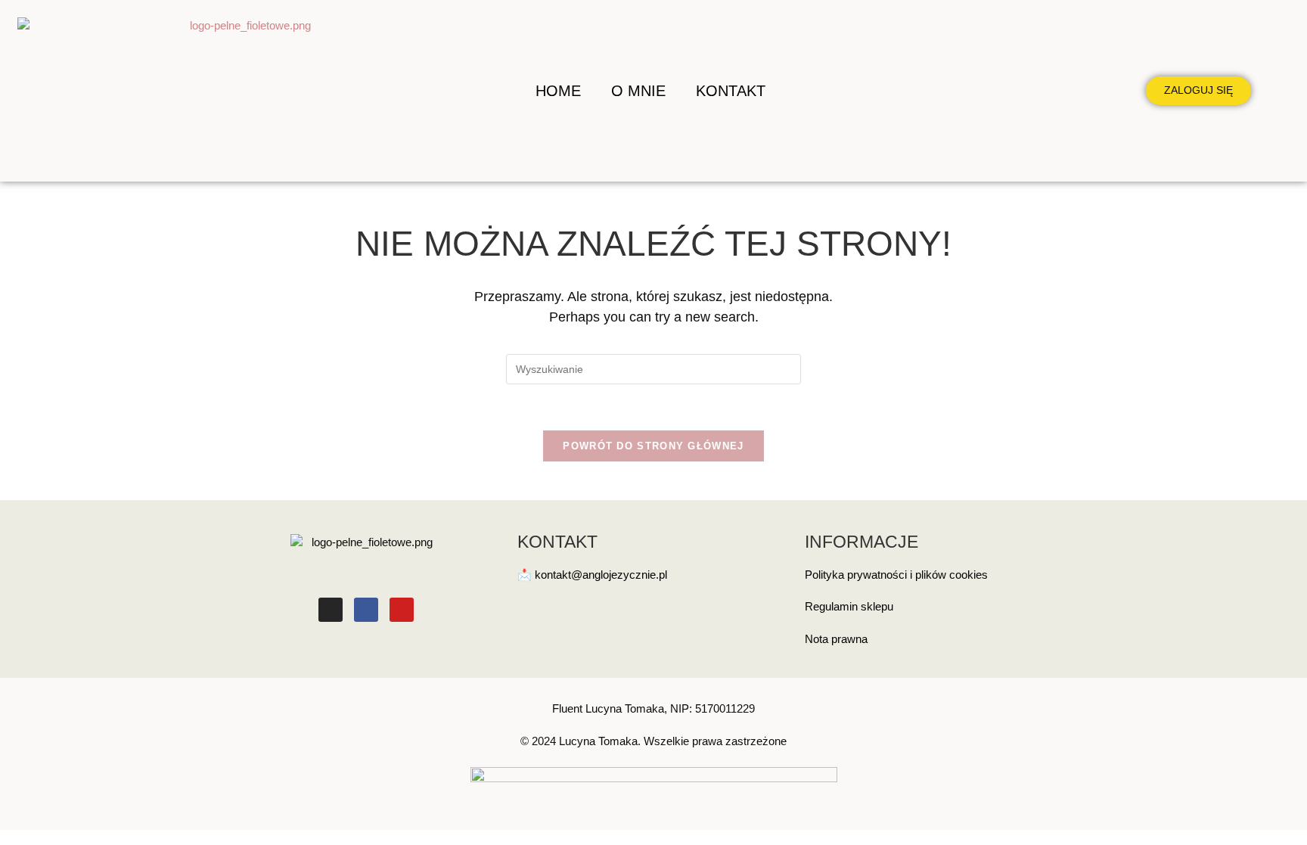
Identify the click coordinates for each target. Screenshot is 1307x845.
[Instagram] (330, 610)
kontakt (730, 90)
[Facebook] (366, 610)
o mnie (638, 90)
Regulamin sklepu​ (849, 606)
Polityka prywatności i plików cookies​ (896, 574)
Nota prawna (836, 638)
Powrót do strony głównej (653, 446)
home (558, 90)
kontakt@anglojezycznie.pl (601, 574)
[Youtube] (402, 610)
